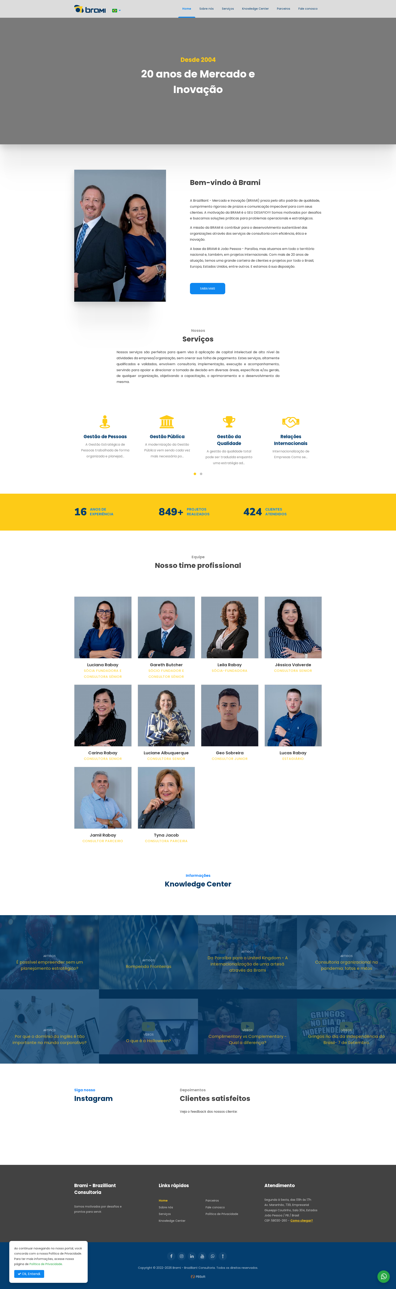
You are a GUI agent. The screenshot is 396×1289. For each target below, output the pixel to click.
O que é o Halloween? (148, 1041)
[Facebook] (171, 1256)
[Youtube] (202, 1256)
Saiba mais (207, 288)
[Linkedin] (192, 1256)
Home (186, 9)
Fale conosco (308, 9)
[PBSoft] (198, 1276)
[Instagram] (181, 1256)
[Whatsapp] (212, 1256)
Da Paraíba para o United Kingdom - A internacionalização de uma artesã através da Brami (247, 964)
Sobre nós (206, 9)
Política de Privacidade (222, 1214)
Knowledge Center (255, 9)
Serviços (228, 9)
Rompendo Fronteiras (148, 966)
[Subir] (223, 1256)
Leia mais (34, 983)
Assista (132, 1057)
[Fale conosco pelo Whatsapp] (383, 1276)
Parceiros (283, 9)
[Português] (116, 10)
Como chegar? (301, 1220)
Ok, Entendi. (31, 1273)
